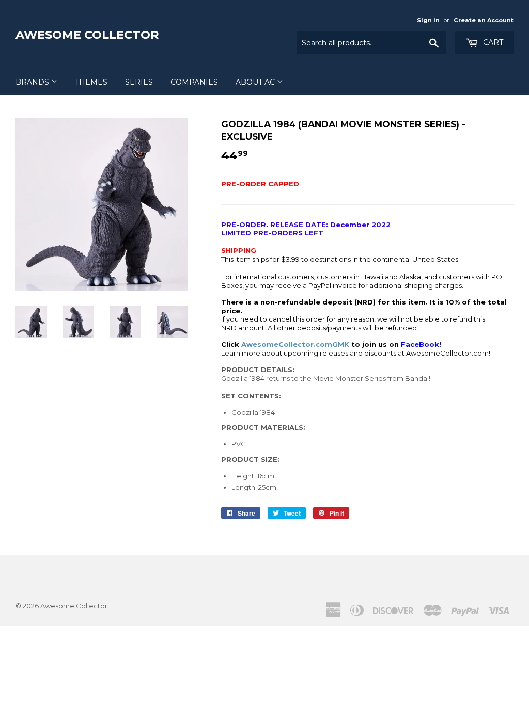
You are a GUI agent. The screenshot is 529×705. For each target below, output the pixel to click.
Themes (91, 82)
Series (139, 82)
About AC (256, 82)
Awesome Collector (87, 34)
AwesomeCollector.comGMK (295, 344)
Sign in (428, 20)
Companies (194, 82)
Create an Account (484, 20)
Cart (492, 42)
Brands (33, 82)
